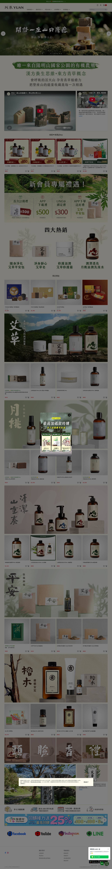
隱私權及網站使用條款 (36, 782)
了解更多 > (22, 783)
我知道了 (86, 782)
